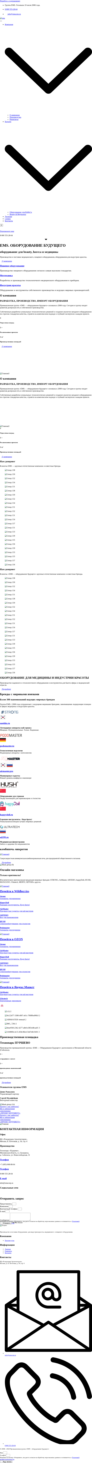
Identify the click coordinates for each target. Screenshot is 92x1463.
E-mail (3, 1211)
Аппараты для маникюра (10, 897)
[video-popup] (2, 353)
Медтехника (6, 275)
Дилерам (8, 217)
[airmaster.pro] (6, 766)
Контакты (9, 221)
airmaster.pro (6, 771)
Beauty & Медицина (18, 214)
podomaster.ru (7, 746)
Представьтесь (6, 1204)
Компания (4, 1206)
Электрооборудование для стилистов (15, 922)
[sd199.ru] (3, 833)
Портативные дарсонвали (10, 1000)
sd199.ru (4, 837)
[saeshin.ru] (3, 718)
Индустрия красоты (10, 285)
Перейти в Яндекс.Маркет (17, 987)
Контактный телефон (9, 1209)
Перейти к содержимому (10, 1)
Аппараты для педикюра (10, 929)
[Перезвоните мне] (1, 229)
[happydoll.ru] (3, 810)
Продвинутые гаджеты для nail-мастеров (16, 910)
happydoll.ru (6, 814)
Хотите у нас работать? (9, 1107)
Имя (1, 1453)
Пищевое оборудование (12, 266)
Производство (15, 117)
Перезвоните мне (7, 231)
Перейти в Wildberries (14, 891)
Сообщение (5, 1220)
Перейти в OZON (11, 939)
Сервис (8, 219)
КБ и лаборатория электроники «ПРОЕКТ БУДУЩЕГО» (10, 1111)
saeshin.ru (5, 723)
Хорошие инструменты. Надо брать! (15, 904)
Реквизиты (14, 119)
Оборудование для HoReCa (21, 212)
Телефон (3, 1455)
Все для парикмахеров (9, 916)
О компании (15, 115)
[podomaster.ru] (3, 741)
